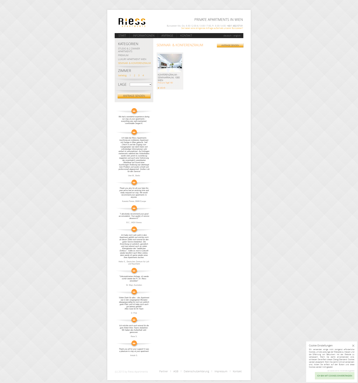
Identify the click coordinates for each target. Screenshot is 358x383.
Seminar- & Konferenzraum (134, 63)
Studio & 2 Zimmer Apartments (129, 50)
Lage (122, 84)
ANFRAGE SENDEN (230, 45)
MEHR (162, 87)
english (237, 35)
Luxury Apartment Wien (132, 59)
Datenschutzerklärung (196, 371)
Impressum (221, 371)
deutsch (227, 35)
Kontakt (186, 35)
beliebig (122, 75)
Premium (123, 55)
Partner (163, 371)
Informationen (143, 35)
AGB (175, 371)
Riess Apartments (132, 22)
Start (122, 35)
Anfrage (167, 35)
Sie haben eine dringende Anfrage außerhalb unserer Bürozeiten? (212, 28)
